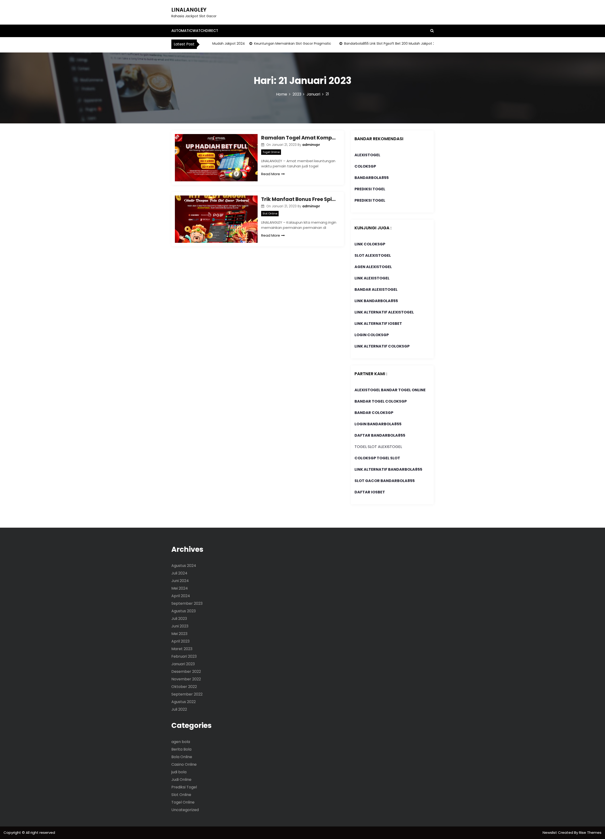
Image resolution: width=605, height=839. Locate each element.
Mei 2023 (179, 633)
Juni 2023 (179, 626)
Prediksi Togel (184, 787)
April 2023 (180, 641)
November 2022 (186, 679)
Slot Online (270, 213)
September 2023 (187, 603)
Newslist (550, 832)
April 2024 (180, 596)
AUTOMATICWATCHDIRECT (194, 30)
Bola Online (181, 757)
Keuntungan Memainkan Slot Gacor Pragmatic (280, 43)
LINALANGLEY (189, 9)
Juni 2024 (180, 580)
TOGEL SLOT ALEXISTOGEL (378, 446)
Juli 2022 (179, 709)
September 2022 (187, 694)
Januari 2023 (183, 664)
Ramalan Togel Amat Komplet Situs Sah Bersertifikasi (299, 137)
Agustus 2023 (183, 611)
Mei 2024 (179, 588)
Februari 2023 (184, 656)
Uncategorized (185, 810)
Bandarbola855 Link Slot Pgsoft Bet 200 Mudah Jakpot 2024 (380, 43)
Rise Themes (590, 832)
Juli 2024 (179, 573)
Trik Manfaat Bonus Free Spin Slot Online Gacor (299, 199)
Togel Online (271, 152)
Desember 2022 (186, 671)
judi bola (178, 772)
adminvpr (311, 144)
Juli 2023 (179, 618)
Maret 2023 (181, 649)
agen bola (180, 741)
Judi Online (181, 779)
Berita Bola (181, 749)
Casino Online (184, 764)
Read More (270, 173)
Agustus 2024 (183, 565)
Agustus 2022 (183, 701)
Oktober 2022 (184, 686)
